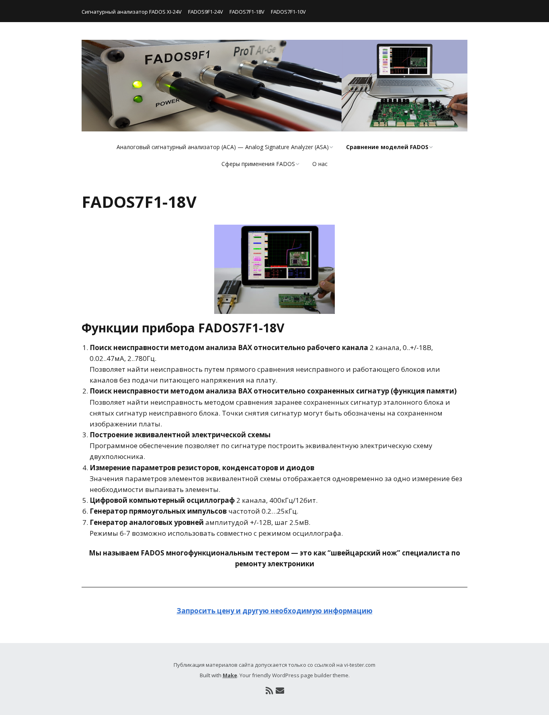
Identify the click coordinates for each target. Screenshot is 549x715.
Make (230, 675)
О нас (320, 164)
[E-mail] (279, 691)
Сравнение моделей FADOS (387, 147)
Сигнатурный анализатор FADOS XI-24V (132, 11)
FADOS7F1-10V (288, 11)
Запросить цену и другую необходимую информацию (275, 610)
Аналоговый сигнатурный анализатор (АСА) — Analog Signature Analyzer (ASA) (223, 147)
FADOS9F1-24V (205, 11)
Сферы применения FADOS (258, 164)
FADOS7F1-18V (246, 11)
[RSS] (269, 691)
